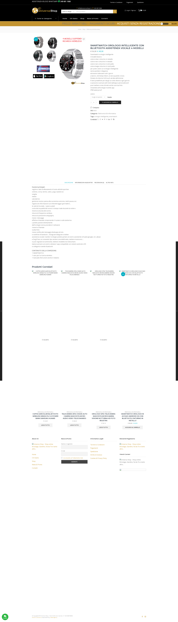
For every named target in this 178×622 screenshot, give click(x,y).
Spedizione (140, 2)
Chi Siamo (74, 18)
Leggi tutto (45, 425)
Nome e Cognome (66, 444)
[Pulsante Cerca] (115, 11)
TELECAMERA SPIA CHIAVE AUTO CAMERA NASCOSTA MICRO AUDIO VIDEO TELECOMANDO (74, 416)
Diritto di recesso (96, 455)
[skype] (113, 119)
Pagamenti (129, 2)
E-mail (63, 451)
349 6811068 (98, 8)
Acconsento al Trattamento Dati (73, 458)
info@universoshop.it (84, 8)
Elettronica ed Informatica (93, 29)
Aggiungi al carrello (111, 102)
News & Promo (92, 18)
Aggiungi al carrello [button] (142, 397)
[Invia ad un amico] (107, 119)
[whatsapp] (111, 119)
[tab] (69, 182)
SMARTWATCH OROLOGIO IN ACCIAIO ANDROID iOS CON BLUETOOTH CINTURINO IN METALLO (132, 417)
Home (65, 18)
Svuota (109, 97)
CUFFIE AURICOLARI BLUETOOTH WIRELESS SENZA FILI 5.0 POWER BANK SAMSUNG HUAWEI (45, 416)
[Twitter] (98, 119)
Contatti (104, 18)
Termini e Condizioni (116, 2)
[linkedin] (109, 119)
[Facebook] (100, 119)
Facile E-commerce (37, 617)
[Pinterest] (105, 119)
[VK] (102, 119)
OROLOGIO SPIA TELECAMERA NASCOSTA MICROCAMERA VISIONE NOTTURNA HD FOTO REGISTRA (103, 417)
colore (92, 94)
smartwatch (113, 116)
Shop (82, 18)
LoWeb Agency (53, 617)
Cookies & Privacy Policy (98, 458)
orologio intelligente (101, 116)
